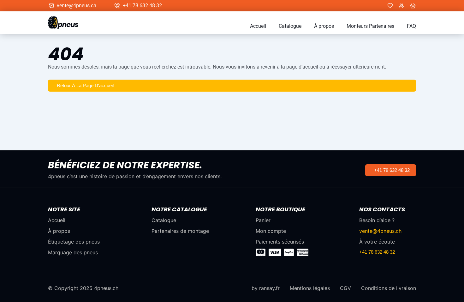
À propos (324, 26)
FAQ (411, 26)
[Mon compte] (401, 6)
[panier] (413, 6)
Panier (263, 220)
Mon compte (271, 231)
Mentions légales (310, 288)
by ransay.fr (266, 288)
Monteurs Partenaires (370, 26)
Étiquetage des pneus (74, 242)
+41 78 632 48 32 (142, 5)
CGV (345, 288)
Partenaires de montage (180, 231)
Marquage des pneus (73, 252)
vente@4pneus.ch (76, 5)
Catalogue (290, 26)
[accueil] (66, 22)
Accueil (258, 26)
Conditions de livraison (388, 288)
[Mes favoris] (390, 6)
